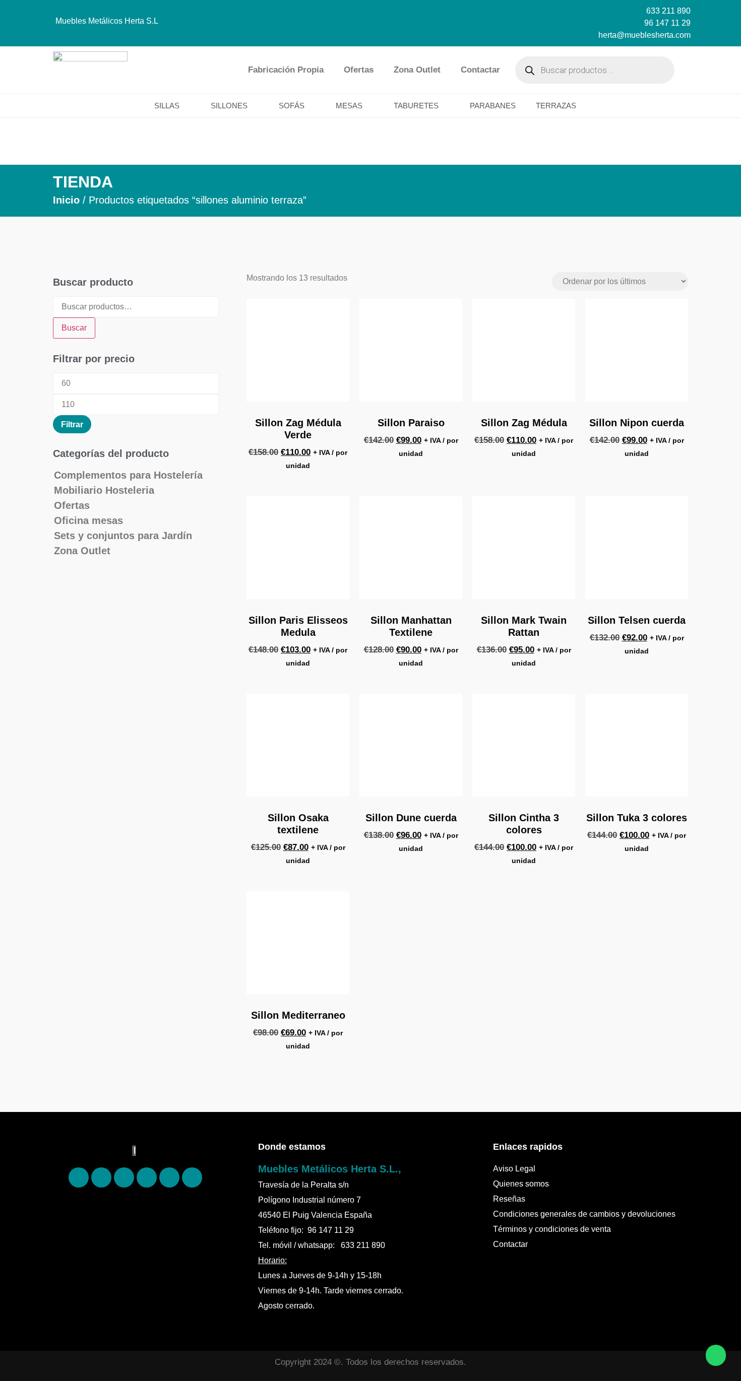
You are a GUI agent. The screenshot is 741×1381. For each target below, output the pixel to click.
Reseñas (509, 1199)
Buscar (74, 327)
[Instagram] (124, 1177)
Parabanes (493, 105)
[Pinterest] (101, 1177)
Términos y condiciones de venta (552, 1229)
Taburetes (416, 105)
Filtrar (72, 424)
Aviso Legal (514, 1168)
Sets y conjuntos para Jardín (123, 535)
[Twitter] (147, 1177)
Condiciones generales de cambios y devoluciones (584, 1214)
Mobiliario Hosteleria (104, 490)
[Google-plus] (169, 1177)
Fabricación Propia (286, 70)
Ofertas (359, 70)
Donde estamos (292, 1147)
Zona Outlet (417, 70)
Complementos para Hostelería (128, 475)
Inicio (66, 200)
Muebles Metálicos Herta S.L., (329, 1168)
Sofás (291, 105)
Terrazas (556, 105)
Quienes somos (521, 1183)
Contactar (480, 70)
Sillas (166, 105)
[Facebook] (79, 1177)
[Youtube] (192, 1177)
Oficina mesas (88, 520)
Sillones (229, 105)
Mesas (349, 105)
